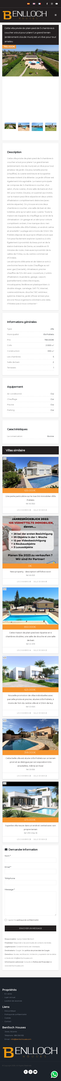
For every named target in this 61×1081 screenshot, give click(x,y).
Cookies (7, 1018)
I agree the (22, 920)
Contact (7, 1021)
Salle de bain (13, 362)
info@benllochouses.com (21, 1039)
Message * (10, 889)
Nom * (8, 856)
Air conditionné (14, 394)
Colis (9, 345)
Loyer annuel (9, 997)
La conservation (14, 436)
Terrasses (11, 367)
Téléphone (10, 878)
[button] (28, 3)
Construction (13, 351)
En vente (8, 994)
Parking (11, 410)
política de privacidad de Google (37, 950)
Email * (8, 867)
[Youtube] (56, 4)
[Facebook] (47, 4)
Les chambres (14, 356)
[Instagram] (52, 4)
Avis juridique (10, 1011)
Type (9, 329)
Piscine (10, 404)
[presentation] (2, 82)
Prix (9, 340)
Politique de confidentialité (15, 1014)
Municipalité (13, 334)
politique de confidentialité (27, 920)
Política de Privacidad (41, 962)
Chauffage (12, 399)
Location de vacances (13, 1001)
